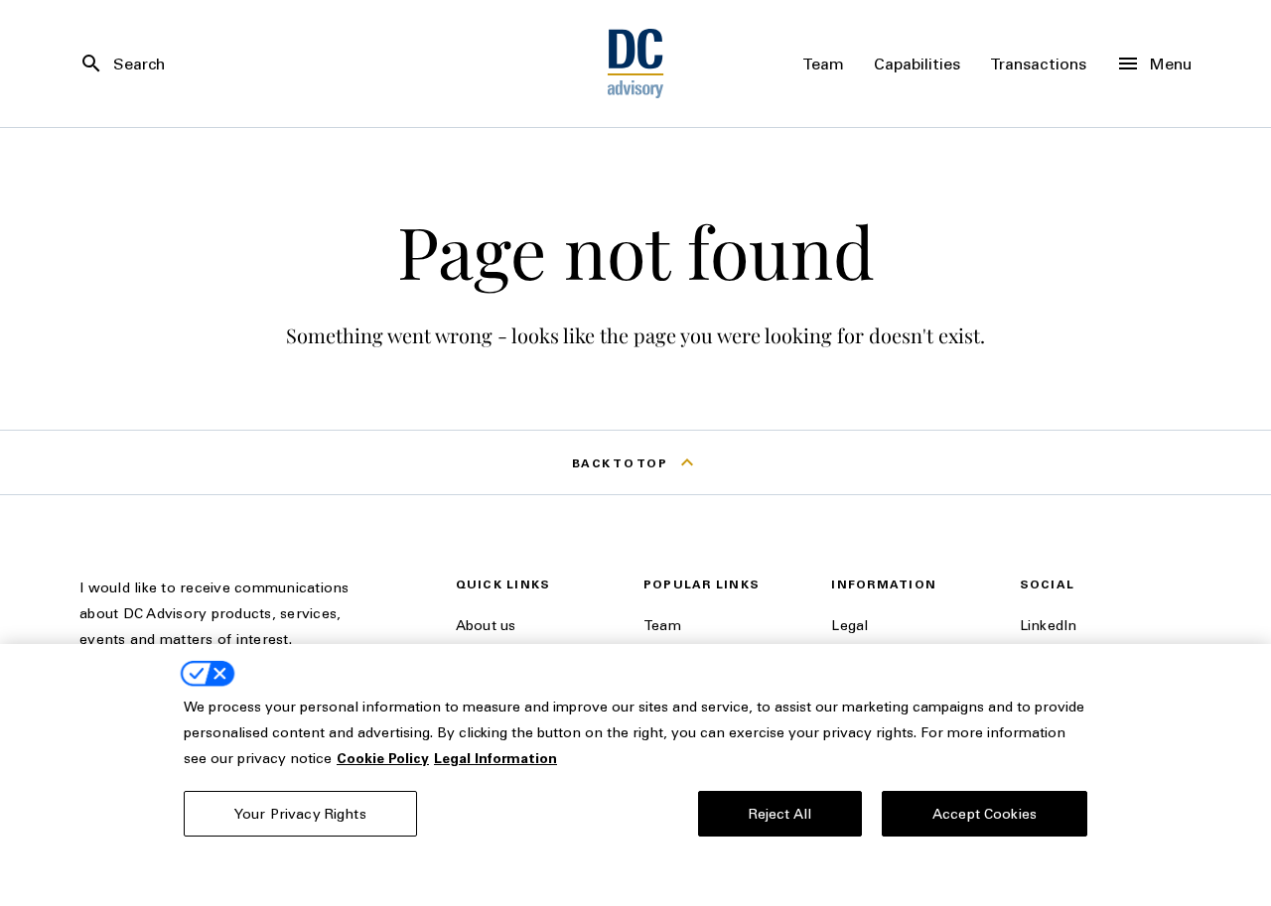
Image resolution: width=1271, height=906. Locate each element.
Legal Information (495, 757)
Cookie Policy (383, 757)
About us (486, 624)
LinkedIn (1048, 624)
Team (662, 624)
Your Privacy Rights (300, 813)
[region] (635, 775)
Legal (849, 624)
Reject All (780, 813)
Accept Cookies (984, 813)
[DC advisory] (636, 63)
